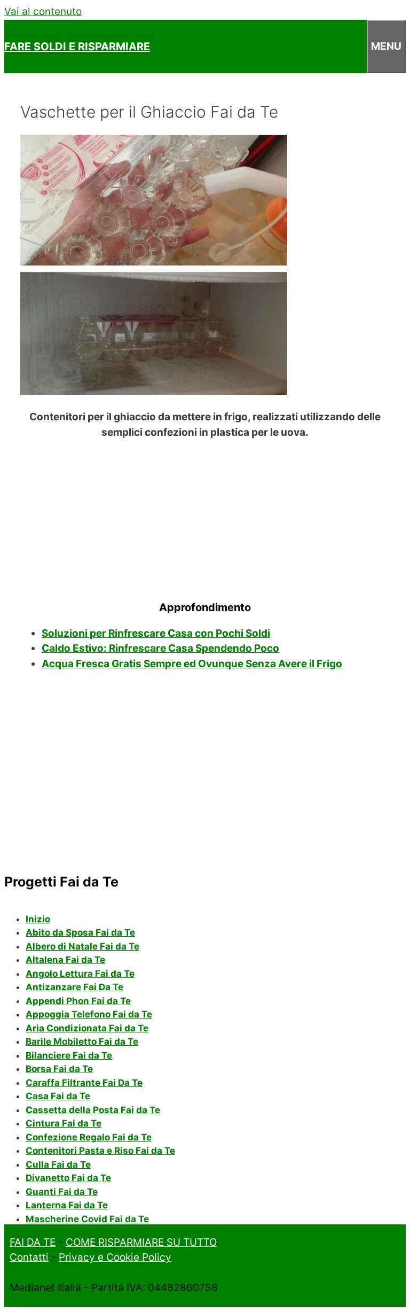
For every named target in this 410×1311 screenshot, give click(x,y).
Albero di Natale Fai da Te (82, 946)
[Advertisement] (205, 517)
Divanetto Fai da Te (68, 1178)
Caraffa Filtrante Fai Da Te (84, 1082)
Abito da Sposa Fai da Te (80, 932)
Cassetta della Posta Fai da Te (93, 1110)
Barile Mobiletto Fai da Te (82, 1041)
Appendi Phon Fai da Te (78, 1001)
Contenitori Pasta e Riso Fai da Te (100, 1150)
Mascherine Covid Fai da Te (87, 1219)
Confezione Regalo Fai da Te (89, 1137)
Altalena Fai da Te (65, 959)
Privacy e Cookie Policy (115, 1257)
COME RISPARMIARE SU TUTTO (141, 1242)
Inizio (38, 919)
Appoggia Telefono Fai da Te (89, 1014)
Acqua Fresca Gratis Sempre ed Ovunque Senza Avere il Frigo (192, 664)
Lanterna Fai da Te (67, 1205)
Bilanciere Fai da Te (69, 1055)
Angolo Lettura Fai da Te (80, 973)
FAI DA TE (33, 1242)
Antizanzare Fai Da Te (74, 987)
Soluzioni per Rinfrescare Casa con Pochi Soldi (156, 633)
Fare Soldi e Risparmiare (77, 46)
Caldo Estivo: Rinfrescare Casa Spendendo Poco (160, 648)
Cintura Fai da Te (63, 1123)
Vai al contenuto (43, 11)
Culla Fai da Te (58, 1164)
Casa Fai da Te (58, 1096)
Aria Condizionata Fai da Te (87, 1028)
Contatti (29, 1257)
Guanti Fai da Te (62, 1191)
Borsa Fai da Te (59, 1068)
